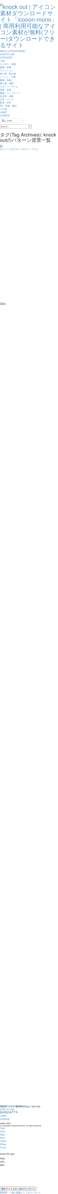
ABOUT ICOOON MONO (12, 51)
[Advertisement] (13, 218)
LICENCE (5, 115)
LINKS (3, 112)
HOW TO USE (7, 54)
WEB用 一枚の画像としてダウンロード (20, 1192)
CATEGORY (6, 57)
